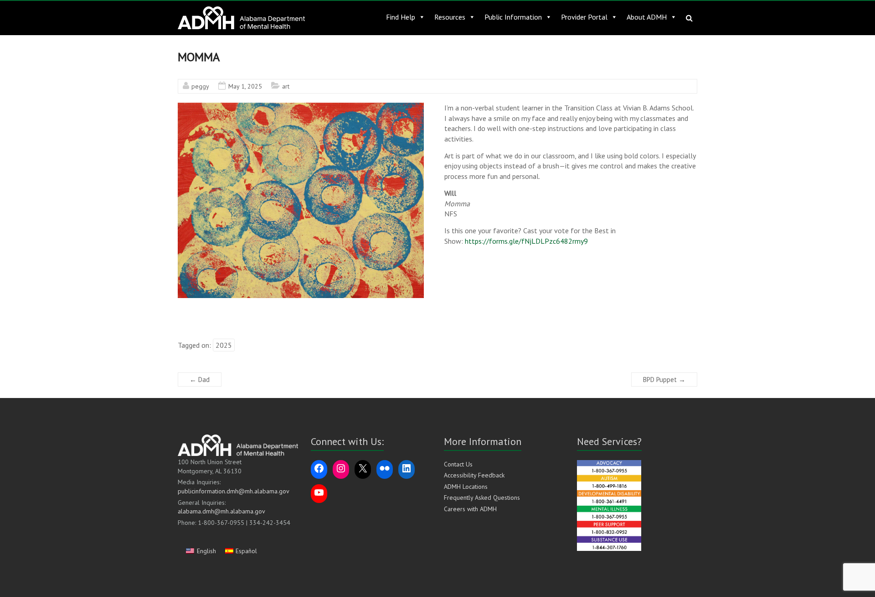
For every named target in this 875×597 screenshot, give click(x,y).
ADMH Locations (466, 486)
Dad (200, 379)
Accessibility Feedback (474, 475)
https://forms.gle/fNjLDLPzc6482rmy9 (526, 241)
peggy (200, 86)
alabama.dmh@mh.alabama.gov (221, 511)
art (285, 86)
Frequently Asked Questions (482, 497)
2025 (224, 345)
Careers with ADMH (470, 509)
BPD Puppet (664, 379)
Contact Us (458, 464)
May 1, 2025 (245, 86)
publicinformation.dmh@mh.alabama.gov (233, 491)
